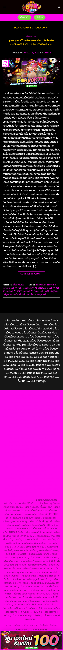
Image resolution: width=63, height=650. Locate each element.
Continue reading (31, 273)
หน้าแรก (8, 625)
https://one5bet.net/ (43, 438)
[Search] (59, 7)
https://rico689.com (43, 398)
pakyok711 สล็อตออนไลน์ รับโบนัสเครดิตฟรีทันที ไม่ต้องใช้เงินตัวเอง (31, 42)
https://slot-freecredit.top (24, 456)
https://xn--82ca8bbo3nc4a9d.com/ (28, 476)
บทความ (33, 625)
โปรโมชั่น (44, 625)
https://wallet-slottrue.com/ (24, 492)
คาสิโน (25, 625)
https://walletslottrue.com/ (43, 488)
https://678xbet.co (43, 431)
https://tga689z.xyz (20, 398)
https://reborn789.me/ (21, 449)
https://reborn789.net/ (17, 445)
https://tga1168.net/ (42, 423)
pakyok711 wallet (15, 287)
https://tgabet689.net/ (44, 485)
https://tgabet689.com (18, 485)
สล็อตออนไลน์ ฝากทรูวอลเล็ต (34, 294)
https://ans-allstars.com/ (20, 434)
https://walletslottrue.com (17, 452)
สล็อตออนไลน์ (31, 36)
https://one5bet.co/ (20, 441)
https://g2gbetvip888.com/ (41, 467)
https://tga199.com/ (43, 441)
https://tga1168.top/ (20, 427)
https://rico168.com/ (20, 438)
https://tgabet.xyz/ (43, 420)
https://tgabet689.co (16, 488)
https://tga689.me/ (42, 481)
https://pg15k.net (50, 409)
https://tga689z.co (43, 394)
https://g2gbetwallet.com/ (31, 470)
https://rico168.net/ (45, 434)
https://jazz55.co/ (15, 467)
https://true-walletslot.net (44, 445)
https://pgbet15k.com (21, 412)
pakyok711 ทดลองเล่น (34, 287)
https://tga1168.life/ (43, 427)
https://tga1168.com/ (20, 420)
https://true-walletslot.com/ (40, 496)
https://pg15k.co (32, 409)
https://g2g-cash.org (20, 402)
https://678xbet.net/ (20, 431)
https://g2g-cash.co (43, 402)
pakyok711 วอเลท (14, 291)
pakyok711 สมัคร (30, 291)
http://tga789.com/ (20, 423)
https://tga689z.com (21, 394)
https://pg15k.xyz (12, 409)
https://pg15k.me (41, 405)
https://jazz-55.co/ (50, 460)
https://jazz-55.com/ (20, 463)
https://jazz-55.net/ (42, 463)
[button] (4, 7)
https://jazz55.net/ (44, 449)
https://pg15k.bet (21, 405)
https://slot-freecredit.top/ (20, 499)
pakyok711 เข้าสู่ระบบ (49, 291)
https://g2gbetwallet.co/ (45, 478)
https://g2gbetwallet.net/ (25, 474)
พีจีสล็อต (47, 53)
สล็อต (17, 625)
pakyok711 (41, 284)
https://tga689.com (20, 481)
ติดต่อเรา (54, 625)
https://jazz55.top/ (29, 460)
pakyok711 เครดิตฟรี (12, 294)
